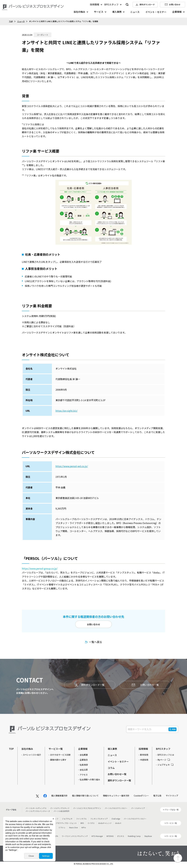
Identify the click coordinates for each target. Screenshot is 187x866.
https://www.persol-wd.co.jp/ (72, 466)
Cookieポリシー (141, 795)
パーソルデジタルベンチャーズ (38, 811)
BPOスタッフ (111, 4)
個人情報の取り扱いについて (85, 795)
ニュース (135, 12)
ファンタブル (81, 818)
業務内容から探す (58, 759)
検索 (174, 729)
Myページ (161, 759)
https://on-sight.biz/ (66, 410)
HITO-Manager (97, 836)
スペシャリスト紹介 (32, 754)
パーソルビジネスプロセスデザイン (87, 808)
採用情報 (94, 4)
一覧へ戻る (95, 642)
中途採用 (144, 759)
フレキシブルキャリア (99, 818)
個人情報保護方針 (59, 795)
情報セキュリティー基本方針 (116, 795)
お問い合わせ (93, 624)
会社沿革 (84, 769)
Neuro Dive (73, 827)
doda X (118, 823)
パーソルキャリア (138, 808)
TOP (11, 21)
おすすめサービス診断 (60, 754)
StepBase (148, 836)
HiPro (83, 827)
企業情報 (177, 11)
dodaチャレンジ (104, 823)
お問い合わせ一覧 (149, 685)
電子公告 (157, 795)
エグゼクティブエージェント (65, 823)
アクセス (84, 774)
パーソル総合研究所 (61, 811)
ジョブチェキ (163, 764)
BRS (82, 823)
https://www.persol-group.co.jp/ (39, 568)
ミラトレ (61, 827)
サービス (98, 11)
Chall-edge (115, 818)
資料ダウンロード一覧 (92, 685)
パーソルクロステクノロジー (116, 808)
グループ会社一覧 (172, 809)
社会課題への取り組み (90, 779)
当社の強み (79, 11)
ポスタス (120, 836)
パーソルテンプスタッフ (59, 808)
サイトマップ (172, 795)
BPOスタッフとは (165, 754)
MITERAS (110, 836)
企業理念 (84, 759)
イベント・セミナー (155, 12)
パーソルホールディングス (36, 808)
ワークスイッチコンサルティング (75, 836)
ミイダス (91, 823)
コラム (111, 768)
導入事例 (117, 11)
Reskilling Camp (134, 836)
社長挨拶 (84, 764)
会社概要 (84, 754)
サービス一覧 (56, 748)
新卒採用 (144, 754)
